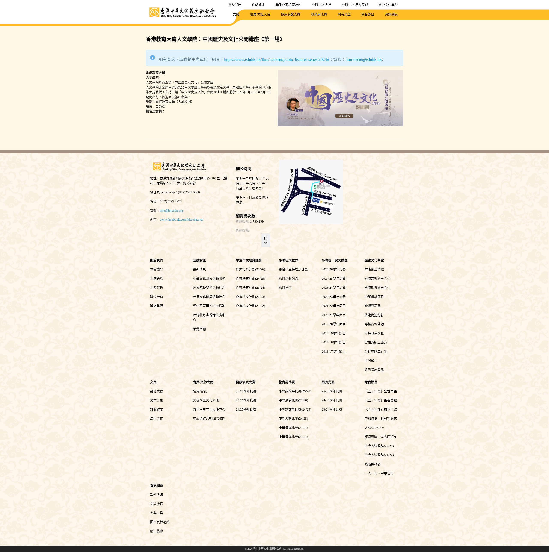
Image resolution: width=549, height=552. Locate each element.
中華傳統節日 (374, 297)
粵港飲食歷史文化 (377, 287)
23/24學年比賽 (332, 409)
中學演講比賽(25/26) (293, 400)
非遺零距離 (373, 306)
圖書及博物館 (159, 522)
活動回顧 (199, 329)
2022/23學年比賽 (334, 297)
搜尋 (265, 240)
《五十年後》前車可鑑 (381, 409)
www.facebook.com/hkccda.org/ (181, 219)
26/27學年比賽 (246, 391)
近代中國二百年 (376, 351)
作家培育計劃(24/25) (250, 278)
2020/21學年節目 (334, 315)
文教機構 (156, 504)
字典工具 (156, 513)
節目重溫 (285, 287)
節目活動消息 (288, 278)
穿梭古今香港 (374, 324)
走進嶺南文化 (374, 333)
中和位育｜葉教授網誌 (381, 418)
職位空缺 (156, 297)
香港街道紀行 (374, 315)
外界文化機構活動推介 (209, 297)
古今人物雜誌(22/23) (379, 446)
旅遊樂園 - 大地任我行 (380, 436)
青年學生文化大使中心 (209, 409)
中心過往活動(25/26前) (209, 418)
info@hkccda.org (171, 210)
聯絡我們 (156, 306)
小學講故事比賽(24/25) (295, 409)
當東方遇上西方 (376, 342)
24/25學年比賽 (246, 409)
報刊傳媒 (156, 494)
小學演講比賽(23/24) (293, 427)
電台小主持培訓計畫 (293, 269)
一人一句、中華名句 (379, 473)
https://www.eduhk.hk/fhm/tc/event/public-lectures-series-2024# (276, 59)
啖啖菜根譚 (373, 464)
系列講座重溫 (374, 370)
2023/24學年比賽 (334, 287)
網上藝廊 (156, 531)
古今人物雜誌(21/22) (379, 455)
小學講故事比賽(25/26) (295, 391)
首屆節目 (371, 360)
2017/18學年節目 (334, 342)
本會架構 (156, 287)
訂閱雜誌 (156, 409)
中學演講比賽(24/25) (293, 418)
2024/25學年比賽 (334, 278)
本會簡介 (156, 269)
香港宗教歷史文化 (377, 278)
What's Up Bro (374, 427)
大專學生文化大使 (206, 400)
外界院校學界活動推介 (209, 287)
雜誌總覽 (156, 391)
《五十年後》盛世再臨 (381, 391)
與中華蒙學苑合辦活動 (209, 306)
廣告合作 (156, 418)
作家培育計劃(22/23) (250, 297)
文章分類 (156, 400)
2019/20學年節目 (334, 324)
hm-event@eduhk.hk (364, 59)
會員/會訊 (200, 391)
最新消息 (199, 269)
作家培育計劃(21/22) (250, 306)
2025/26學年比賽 (334, 269)
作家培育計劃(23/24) (250, 287)
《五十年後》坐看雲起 (381, 400)
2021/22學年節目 (334, 306)
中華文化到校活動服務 (209, 278)
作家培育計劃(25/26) (250, 269)
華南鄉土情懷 (374, 269)
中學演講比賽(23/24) (293, 436)
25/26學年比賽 (246, 400)
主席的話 (156, 278)
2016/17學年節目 (334, 351)
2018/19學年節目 (334, 333)
